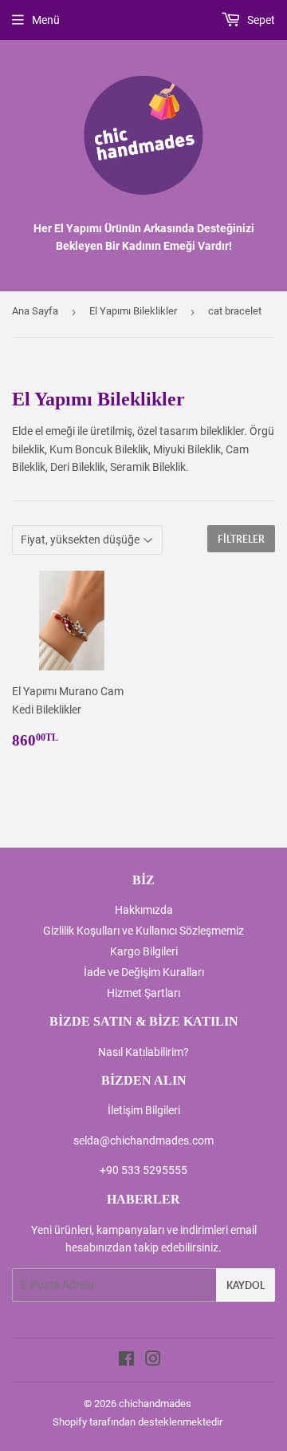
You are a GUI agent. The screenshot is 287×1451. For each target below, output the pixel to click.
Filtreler (241, 539)
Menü (46, 20)
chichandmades (155, 1403)
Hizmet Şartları (143, 992)
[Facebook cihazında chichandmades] (126, 1360)
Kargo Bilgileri (144, 951)
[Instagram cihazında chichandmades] (153, 1360)
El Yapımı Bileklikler (133, 311)
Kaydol (245, 1285)
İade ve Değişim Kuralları (144, 972)
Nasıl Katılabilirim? (143, 1052)
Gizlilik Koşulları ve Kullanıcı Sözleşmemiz (143, 930)
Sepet (260, 20)
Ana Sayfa (35, 311)
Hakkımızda (144, 909)
